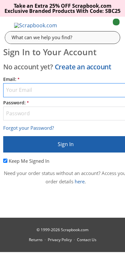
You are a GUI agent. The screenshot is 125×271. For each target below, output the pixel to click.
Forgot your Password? (28, 128)
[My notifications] (90, 25)
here (80, 181)
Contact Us (86, 239)
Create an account (83, 66)
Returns (36, 239)
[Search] (110, 37)
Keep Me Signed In (29, 161)
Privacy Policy (60, 239)
